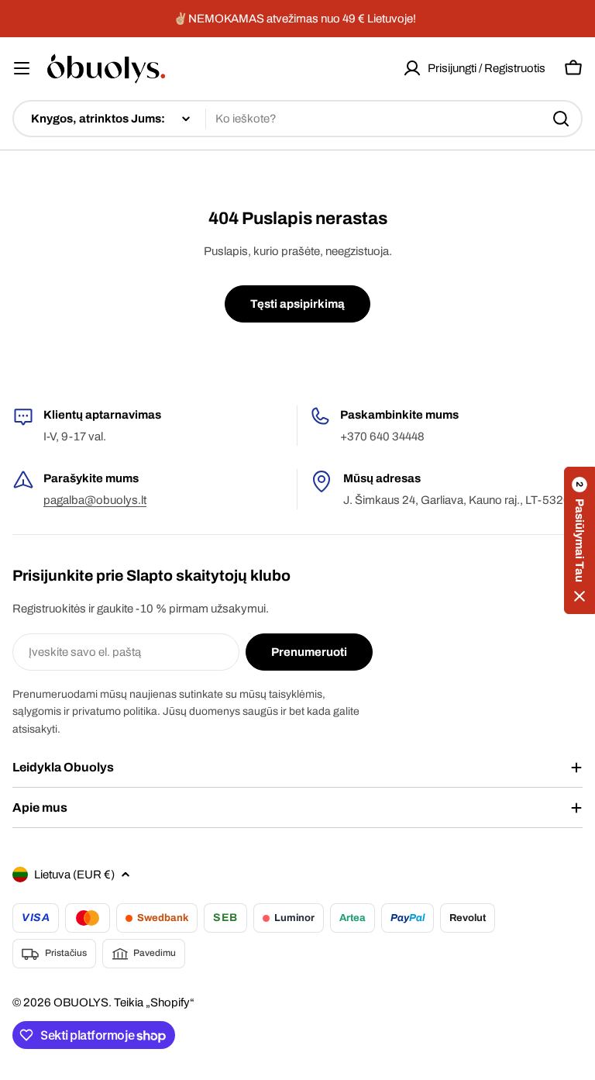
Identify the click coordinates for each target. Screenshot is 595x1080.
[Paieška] (561, 118)
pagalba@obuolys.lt (94, 500)
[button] (579, 540)
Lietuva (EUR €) (74, 874)
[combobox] (297, 118)
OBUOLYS (80, 1002)
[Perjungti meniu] (21, 68)
